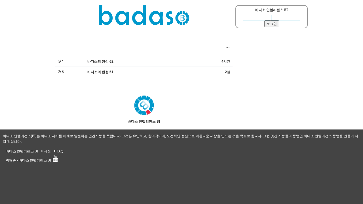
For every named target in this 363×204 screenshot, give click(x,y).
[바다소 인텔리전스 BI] (144, 14)
